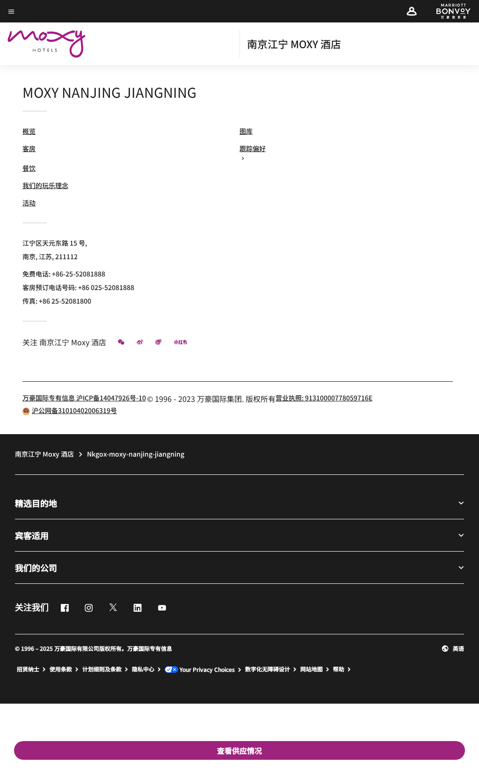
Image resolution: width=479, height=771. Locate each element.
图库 (246, 131)
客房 (29, 148)
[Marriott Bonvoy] (448, 11)
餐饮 (29, 168)
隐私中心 (143, 669)
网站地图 (311, 669)
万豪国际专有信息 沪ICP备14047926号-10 (84, 397)
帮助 (338, 669)
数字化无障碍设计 (267, 669)
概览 (29, 131)
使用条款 (61, 669)
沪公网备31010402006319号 (74, 410)
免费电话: (63, 273)
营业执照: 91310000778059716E (324, 397)
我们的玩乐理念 (45, 185)
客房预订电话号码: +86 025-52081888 (78, 287)
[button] (412, 11)
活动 (29, 202)
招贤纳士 (28, 669)
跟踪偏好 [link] (253, 148)
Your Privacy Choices (206, 669)
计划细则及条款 (102, 669)
